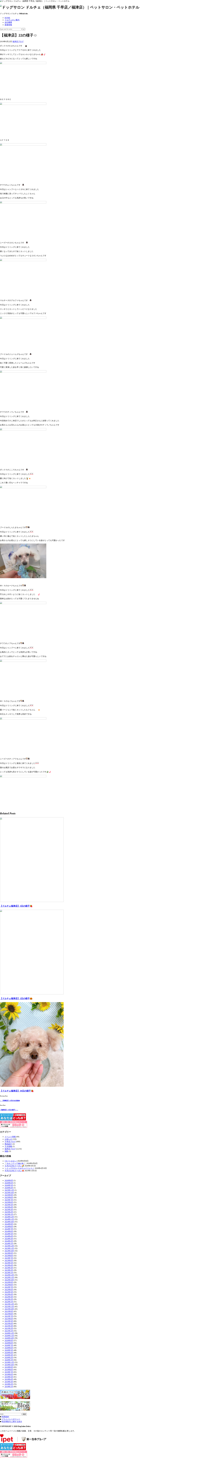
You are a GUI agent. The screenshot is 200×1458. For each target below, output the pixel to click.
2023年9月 (9, 1253)
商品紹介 (8, 1144)
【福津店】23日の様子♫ (9, 1110)
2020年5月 (9, 1350)
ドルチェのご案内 (12, 20)
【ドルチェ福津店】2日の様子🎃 (16, 998)
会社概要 (8, 22)
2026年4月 (9, 1188)
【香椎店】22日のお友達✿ (10, 1100)
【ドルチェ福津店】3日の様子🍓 (16, 906)
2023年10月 (9, 1251)
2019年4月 (9, 1379)
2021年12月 (9, 1304)
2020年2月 (9, 1357)
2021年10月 (9, 1309)
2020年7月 (9, 1345)
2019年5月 (9, 1377)
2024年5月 (9, 1234)
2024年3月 (9, 1239)
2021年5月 (9, 1321)
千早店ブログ (10, 1142)
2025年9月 (9, 1195)
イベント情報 (10, 1137)
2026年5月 (9, 1185)
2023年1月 (9, 1273)
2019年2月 (9, 1384)
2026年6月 (9, 1183)
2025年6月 (9, 1202)
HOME (7, 18)
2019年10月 (9, 1365)
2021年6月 (9, 1319)
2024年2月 (9, 1241)
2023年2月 (9, 1270)
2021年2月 (9, 1328)
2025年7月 (9, 1200)
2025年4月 (9, 1207)
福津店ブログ (18, 41)
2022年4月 (9, 1294)
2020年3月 (9, 1355)
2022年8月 (9, 1285)
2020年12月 (9, 1333)
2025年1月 (9, 1214)
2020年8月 (9, 1343)
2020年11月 (9, 1336)
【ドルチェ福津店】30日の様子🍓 (17, 1091)
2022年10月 (9, 1280)
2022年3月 (9, 1297)
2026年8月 (9, 1180)
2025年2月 (9, 1212)
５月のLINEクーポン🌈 (14, 1166)
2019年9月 (9, 1367)
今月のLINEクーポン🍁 (14, 1171)
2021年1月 (9, 1331)
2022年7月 (9, 1287)
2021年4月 (9, 1324)
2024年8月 (9, 1227)
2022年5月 (9, 1292)
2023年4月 (9, 1265)
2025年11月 (9, 1190)
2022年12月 (9, 1275)
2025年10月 (9, 1193)
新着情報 (8, 25)
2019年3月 (9, 1382)
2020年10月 (9, 1338)
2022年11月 (9, 1277)
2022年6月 (9, 1290)
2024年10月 (9, 1222)
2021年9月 (9, 1311)
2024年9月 (9, 1224)
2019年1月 (9, 1387)
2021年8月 (9, 1314)
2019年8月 (9, 1370)
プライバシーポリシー (11, 1419)
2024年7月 (9, 1229)
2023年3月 (9, 1268)
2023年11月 (9, 1248)
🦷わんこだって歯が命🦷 (15, 1163)
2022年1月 (9, 1302)
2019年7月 (9, 1372)
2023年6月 (9, 1260)
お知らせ (8, 1139)
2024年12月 (9, 1217)
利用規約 (5, 1417)
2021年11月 (9, 1307)
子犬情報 (8, 1146)
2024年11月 (9, 1219)
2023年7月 (9, 1258)
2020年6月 (9, 1348)
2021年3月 (9, 1326)
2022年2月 (9, 1299)
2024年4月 (9, 1236)
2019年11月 (9, 1362)
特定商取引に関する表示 (12, 1422)
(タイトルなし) (11, 1161)
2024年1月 (9, 1243)
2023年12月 (9, 1246)
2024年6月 (9, 1231)
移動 (6, 1151)
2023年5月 (9, 1263)
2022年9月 (9, 1282)
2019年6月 (9, 1374)
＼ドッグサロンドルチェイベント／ (19, 1168)
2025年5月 (9, 1205)
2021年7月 (9, 1316)
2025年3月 (9, 1210)
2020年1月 (9, 1360)
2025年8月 (9, 1197)
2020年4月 (9, 1353)
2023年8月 (9, 1256)
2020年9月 (9, 1340)
